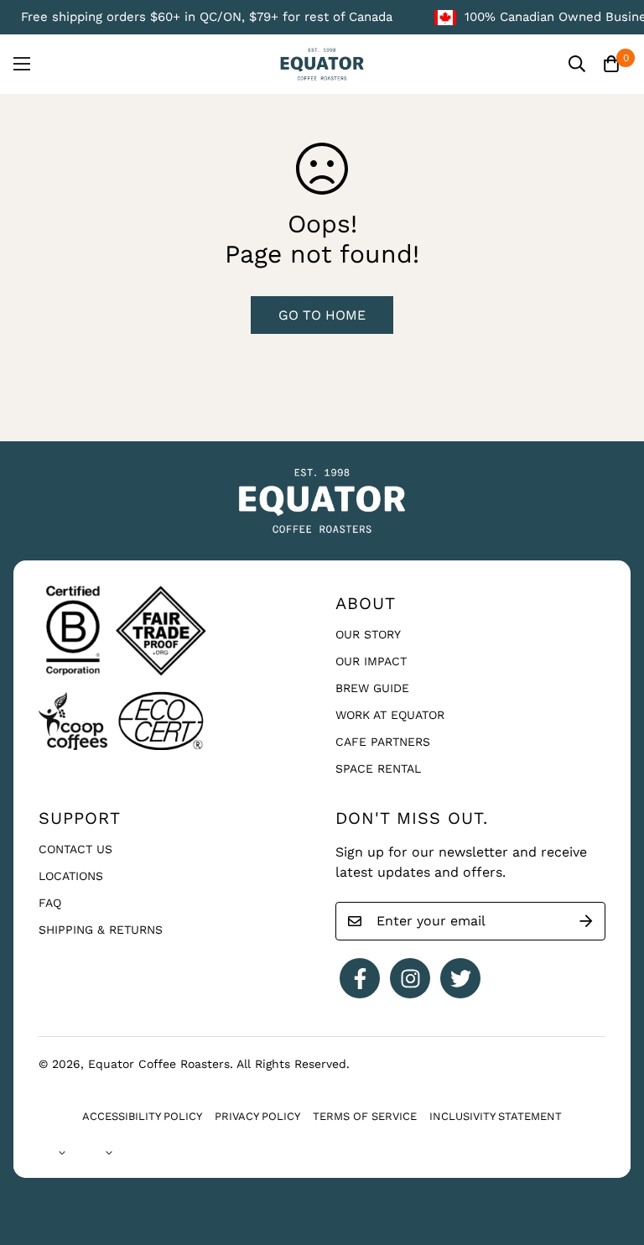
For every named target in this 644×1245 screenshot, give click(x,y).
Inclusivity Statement (495, 1116)
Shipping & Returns (101, 929)
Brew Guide (372, 688)
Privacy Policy (257, 1116)
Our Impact (371, 661)
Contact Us (75, 849)
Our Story (368, 634)
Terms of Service (365, 1116)
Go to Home (322, 315)
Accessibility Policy (142, 1116)
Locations (71, 876)
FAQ (50, 902)
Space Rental (378, 768)
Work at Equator (389, 714)
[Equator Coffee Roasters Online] (322, 64)
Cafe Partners (382, 741)
